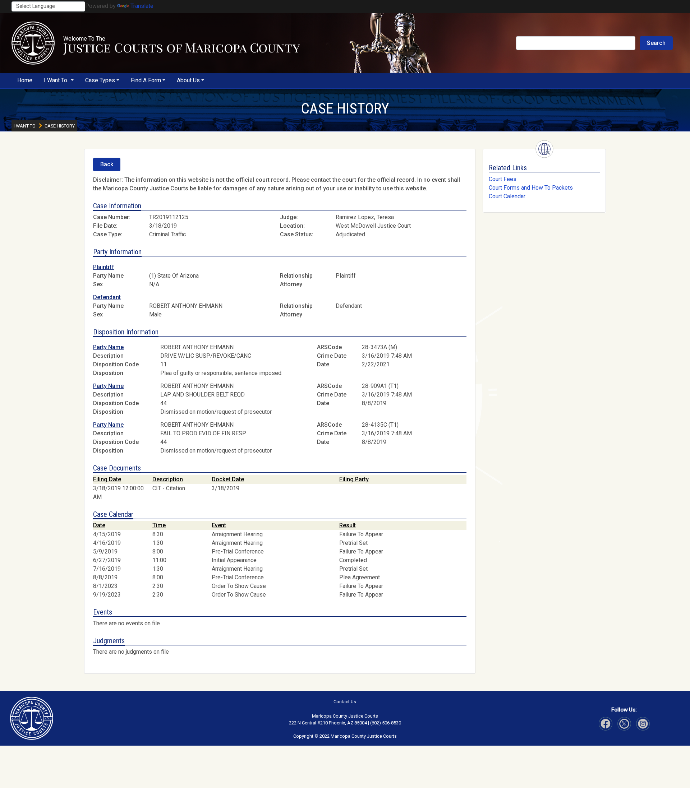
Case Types (100, 80)
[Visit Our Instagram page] (624, 724)
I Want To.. (56, 80)
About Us (188, 80)
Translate (141, 6)
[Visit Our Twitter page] (643, 724)
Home (24, 80)
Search (656, 43)
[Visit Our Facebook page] (605, 724)
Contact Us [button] (345, 701)
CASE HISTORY (345, 108)
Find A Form (146, 80)
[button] (33, 43)
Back (106, 164)
